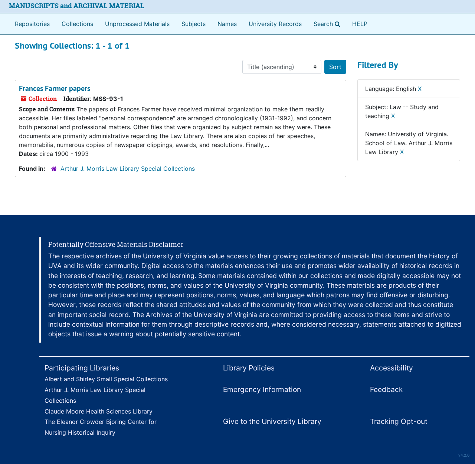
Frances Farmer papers (54, 88)
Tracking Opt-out (399, 421)
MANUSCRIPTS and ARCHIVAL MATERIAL (76, 5)
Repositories (32, 23)
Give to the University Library (272, 421)
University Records (275, 23)
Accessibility (391, 367)
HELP (359, 23)
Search (328, 23)
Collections (77, 23)
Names (227, 23)
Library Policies (249, 367)
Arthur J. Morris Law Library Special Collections (127, 168)
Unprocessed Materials (137, 23)
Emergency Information (262, 389)
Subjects (193, 23)
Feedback (386, 389)
